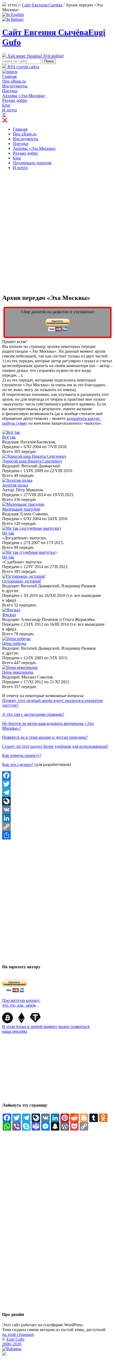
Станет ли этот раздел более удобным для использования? (55, 746)
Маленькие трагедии (21, 509)
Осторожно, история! (21, 581)
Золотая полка (15, 485)
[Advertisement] (57, 231)
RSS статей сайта (22, 67)
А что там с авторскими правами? (33, 714)
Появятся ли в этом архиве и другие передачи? (45, 737)
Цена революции (17, 672)
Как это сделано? (17, 764)
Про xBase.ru (14, 81)
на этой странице (18, 1334)
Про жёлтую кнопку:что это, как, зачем (21, 1002)
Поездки (10, 91)
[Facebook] (57, 775)
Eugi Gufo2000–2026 (13, 1341)
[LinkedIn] (57, 818)
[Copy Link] (57, 826)
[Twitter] (57, 784)
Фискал (9, 614)
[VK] (57, 809)
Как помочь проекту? (21, 755)
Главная (9, 76)
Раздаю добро (14, 100)
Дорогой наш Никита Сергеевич (32, 461)
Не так (8, 533)
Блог (6, 105)
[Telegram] (57, 792)
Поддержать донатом (32, 162)
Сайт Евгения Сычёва (42, 5)
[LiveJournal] (57, 801)
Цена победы (14, 643)
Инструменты (15, 86)
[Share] (57, 835)
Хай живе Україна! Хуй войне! (35, 56)
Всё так (9, 437)
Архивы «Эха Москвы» (23, 95)
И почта (9, 110)
